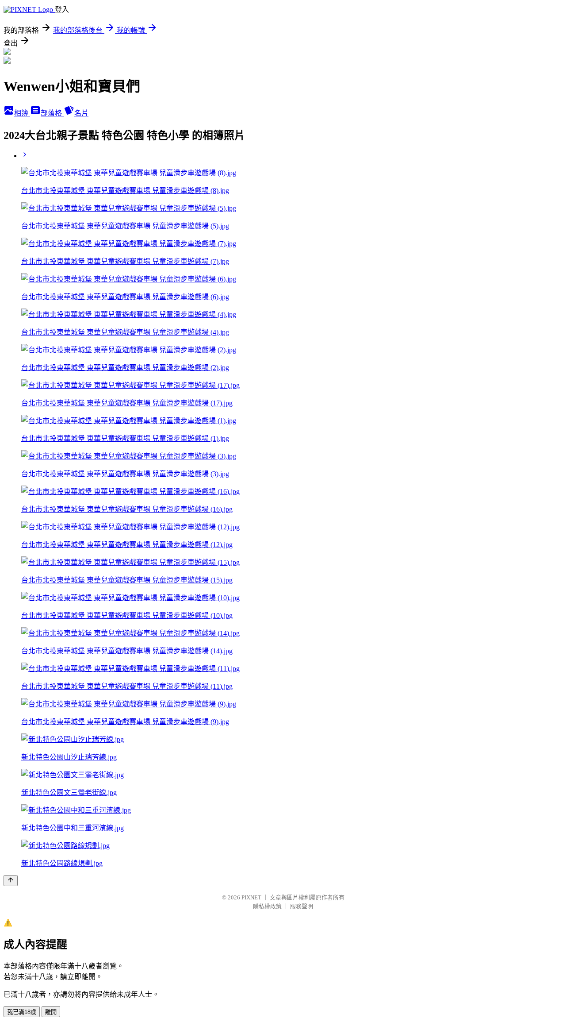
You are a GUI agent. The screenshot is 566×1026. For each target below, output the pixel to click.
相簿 (22, 113)
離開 (51, 1012)
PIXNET (251, 897)
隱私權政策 (267, 906)
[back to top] (11, 880)
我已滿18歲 (21, 1012)
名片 (81, 113)
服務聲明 (301, 906)
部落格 (52, 113)
